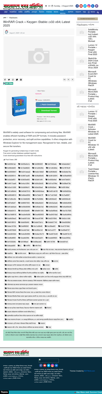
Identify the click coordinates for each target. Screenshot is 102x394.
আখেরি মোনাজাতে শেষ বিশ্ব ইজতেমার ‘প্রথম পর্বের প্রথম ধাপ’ (22, 250)
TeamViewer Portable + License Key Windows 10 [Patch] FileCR (93, 175)
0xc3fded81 (51, 226)
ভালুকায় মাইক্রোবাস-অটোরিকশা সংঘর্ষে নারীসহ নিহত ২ (21, 312)
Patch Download (49, 105)
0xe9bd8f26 (11, 238)
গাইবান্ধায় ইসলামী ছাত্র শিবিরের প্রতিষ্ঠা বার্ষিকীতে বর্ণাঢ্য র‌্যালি (22, 269)
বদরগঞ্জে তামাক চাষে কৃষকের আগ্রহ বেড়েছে (18, 304)
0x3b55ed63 (25, 180)
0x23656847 (11, 172)
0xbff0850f (24, 226)
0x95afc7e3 (39, 207)
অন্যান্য (56, 12)
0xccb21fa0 (25, 230)
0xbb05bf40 (25, 222)
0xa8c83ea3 (11, 219)
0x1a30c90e (39, 168)
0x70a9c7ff (39, 195)
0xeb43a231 (38, 238)
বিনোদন (49, 308)
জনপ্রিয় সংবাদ (46, 269)
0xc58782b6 (11, 230)
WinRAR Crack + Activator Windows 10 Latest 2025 (93, 129)
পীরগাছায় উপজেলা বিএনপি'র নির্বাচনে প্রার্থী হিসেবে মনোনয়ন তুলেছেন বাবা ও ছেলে (28, 300)
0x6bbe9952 (25, 195)
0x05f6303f (39, 164)
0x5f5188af (65, 187)
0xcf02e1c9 (38, 230)
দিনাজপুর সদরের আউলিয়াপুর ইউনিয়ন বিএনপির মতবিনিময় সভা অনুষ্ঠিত (25, 273)
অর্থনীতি (28, 246)
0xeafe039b (25, 238)
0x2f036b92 (53, 172)
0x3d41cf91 (39, 180)
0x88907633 (25, 203)
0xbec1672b (11, 226)
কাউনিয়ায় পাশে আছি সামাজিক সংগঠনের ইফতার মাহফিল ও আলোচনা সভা (26, 257)
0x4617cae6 (11, 184)
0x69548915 (11, 195)
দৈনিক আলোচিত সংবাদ (55, 273)
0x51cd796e (52, 184)
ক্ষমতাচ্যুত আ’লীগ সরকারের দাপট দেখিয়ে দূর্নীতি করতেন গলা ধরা (23, 265)
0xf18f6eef (24, 242)
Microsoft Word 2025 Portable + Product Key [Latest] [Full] (93, 95)
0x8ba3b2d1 (39, 203)
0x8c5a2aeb (53, 203)
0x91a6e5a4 (11, 207)
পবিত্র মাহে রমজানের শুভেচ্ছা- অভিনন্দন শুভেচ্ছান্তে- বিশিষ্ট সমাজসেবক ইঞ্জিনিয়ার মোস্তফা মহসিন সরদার (33, 281)
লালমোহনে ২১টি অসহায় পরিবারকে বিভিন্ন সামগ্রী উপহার (21, 323)
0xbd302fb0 (66, 222)
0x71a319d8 (52, 195)
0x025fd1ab (11, 164)
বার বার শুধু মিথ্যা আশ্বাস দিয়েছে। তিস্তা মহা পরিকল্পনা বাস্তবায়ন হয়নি (24, 308)
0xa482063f (39, 215)
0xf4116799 (51, 242)
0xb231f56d (52, 219)
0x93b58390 (25, 207)
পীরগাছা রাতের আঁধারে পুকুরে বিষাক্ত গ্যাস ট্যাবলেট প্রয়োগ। (22, 288)
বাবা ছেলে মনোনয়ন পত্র (40, 304)
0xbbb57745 (52, 222)
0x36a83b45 (39, 176)
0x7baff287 (66, 195)
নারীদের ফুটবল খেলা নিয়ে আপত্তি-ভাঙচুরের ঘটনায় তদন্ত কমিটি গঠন (54, 277)
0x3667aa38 (25, 176)
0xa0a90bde (53, 211)
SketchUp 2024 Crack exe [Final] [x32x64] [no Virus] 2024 (93, 63)
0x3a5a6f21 (11, 180)
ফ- (68, 80)
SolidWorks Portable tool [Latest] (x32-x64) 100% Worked (93, 35)
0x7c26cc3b (11, 199)
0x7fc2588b (39, 199)
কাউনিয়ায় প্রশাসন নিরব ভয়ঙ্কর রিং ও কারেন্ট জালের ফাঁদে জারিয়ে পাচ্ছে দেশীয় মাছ (28, 261)
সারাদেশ (78, 12)
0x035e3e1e (25, 164)
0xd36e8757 (65, 230)
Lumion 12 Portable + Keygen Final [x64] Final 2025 (92, 50)
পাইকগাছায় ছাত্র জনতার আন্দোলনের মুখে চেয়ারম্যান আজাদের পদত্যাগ (25, 285)
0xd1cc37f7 (52, 230)
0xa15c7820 (66, 211)
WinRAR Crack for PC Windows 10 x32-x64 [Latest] (93, 144)
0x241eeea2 (25, 172)
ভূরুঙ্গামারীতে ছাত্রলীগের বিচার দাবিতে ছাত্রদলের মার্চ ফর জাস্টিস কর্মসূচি (25, 316)
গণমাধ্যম (49, 12)
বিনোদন (41, 12)
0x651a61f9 (53, 191)
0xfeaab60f (11, 246)
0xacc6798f (39, 219)
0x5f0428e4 (52, 187)
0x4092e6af (52, 180)
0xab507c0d (25, 219)
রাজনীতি (27, 12)
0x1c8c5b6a (53, 168)
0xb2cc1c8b (66, 219)
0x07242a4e (52, 164)
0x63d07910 (25, 191)
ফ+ (65, 80)
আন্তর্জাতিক (13, 12)
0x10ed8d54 (25, 168)
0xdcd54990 (25, 234)
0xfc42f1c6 (64, 242)
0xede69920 (52, 238)
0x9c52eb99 (25, 211)
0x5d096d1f (25, 187)
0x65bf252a (67, 191)
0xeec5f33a (66, 238)
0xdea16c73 (39, 234)
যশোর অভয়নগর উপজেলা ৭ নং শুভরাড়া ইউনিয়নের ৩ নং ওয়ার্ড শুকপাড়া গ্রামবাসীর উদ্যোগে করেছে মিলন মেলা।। (35, 319)
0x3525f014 (11, 176)
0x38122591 (53, 176)
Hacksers (13, 18)
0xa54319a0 (53, 215)
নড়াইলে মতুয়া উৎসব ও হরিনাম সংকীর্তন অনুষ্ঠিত (19, 277)
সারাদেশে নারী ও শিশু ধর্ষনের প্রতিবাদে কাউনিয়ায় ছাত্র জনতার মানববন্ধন (25, 327)
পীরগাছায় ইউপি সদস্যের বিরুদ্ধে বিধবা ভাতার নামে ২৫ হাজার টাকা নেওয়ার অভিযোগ (28, 292)
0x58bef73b (66, 184)
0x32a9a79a (66, 172)
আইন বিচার (38, 246)
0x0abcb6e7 (66, 164)
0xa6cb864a (67, 215)
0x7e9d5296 (25, 199)
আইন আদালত (62, 12)
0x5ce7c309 (11, 187)
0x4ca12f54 (25, 184)
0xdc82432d (11, 234)
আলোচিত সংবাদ (22, 253)
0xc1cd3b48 (38, 226)
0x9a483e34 (66, 207)
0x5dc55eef (38, 187)
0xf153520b (11, 242)
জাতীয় (20, 12)
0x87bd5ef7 (11, 203)
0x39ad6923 (67, 176)
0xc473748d (65, 226)
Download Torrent (49, 111)
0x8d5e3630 (66, 203)
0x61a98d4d (11, 191)
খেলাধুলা (34, 12)
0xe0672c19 (67, 234)
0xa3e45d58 (25, 215)
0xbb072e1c (38, 222)
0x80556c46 (66, 199)
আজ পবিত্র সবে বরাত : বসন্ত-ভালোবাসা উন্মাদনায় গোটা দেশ (58, 250)
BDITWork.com (89, 371)
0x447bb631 (65, 180)
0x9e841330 (39, 211)
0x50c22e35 (38, 184)
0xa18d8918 (11, 215)
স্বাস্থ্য (84, 12)
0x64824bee (39, 191)
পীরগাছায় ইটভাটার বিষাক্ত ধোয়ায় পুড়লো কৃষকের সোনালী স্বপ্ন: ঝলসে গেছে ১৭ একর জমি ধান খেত (32, 296)
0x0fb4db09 (11, 168)
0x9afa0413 (11, 211)
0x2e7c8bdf (39, 172)
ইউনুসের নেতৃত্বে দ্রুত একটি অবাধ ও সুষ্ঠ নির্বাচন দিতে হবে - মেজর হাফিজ (49, 253)
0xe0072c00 (53, 234)
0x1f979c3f (66, 168)
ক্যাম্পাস (71, 12)
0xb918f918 (11, 222)
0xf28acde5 (37, 242)
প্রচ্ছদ (6, 12)
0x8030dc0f (52, 199)
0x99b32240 (53, 207)
